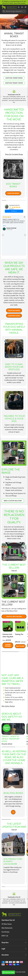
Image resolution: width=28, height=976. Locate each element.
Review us (14, 211)
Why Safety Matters (8, 706)
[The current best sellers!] (14, 586)
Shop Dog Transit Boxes (14, 78)
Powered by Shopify (20, 972)
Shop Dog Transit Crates (14, 83)
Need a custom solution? (13, 501)
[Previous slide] (3, 235)
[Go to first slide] (25, 235)
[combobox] (14, 11)
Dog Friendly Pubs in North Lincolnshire (12, 861)
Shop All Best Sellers (14, 616)
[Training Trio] (20, 626)
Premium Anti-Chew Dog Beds (8, 635)
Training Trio (19, 634)
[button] (22, 7)
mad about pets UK (14, 205)
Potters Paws (10, 228)
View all (14, 570)
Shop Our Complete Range (14, 154)
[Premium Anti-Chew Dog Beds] (8, 626)
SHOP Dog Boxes (13, 193)
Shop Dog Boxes (14, 310)
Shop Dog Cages (14, 315)
